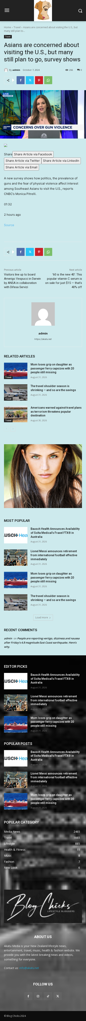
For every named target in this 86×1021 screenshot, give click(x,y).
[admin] (6, 70)
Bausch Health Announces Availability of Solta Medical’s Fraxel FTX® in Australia (55, 532)
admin (16, 69)
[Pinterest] (39, 80)
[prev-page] (6, 428)
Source (9, 225)
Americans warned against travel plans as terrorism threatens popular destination (56, 411)
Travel (17, 27)
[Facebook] (21, 80)
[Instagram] (38, 996)
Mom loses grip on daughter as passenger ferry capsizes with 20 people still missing (52, 368)
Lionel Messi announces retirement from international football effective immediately (54, 555)
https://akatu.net (43, 339)
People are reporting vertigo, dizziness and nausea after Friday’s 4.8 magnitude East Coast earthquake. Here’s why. (42, 643)
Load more (41, 617)
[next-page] (12, 428)
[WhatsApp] (48, 80)
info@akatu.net (29, 968)
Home (7, 27)
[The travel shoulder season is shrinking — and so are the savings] (15, 392)
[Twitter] (30, 80)
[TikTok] (48, 996)
